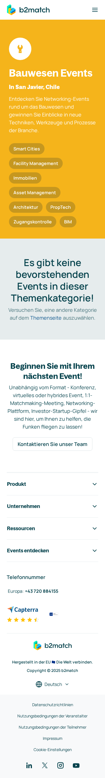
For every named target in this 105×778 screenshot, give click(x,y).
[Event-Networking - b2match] (28, 9)
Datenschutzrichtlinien (52, 704)
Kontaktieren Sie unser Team (52, 444)
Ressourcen (21, 528)
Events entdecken (28, 550)
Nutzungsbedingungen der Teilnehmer (53, 727)
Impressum (52, 738)
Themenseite (46, 317)
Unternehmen (23, 506)
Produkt (16, 484)
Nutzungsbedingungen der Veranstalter (52, 715)
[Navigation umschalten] (95, 10)
